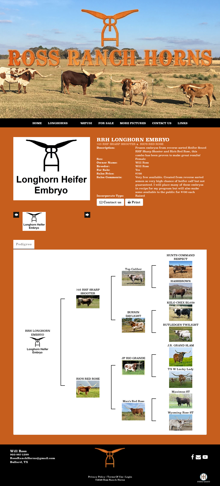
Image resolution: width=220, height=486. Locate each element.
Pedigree (24, 244)
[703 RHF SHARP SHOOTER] (87, 301)
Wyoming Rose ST (181, 412)
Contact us (111, 202)
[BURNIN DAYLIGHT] (133, 325)
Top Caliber (133, 269)
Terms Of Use (115, 476)
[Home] (110, 457)
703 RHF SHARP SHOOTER (116, 144)
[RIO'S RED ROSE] (87, 388)
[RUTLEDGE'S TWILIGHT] (180, 333)
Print (135, 202)
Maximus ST (181, 391)
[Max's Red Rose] (133, 411)
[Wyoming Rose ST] (180, 422)
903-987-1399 (19, 454)
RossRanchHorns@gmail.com (32, 458)
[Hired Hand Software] (203, 479)
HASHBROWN (181, 281)
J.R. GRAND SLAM (180, 345)
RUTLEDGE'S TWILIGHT (181, 324)
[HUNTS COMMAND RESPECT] (180, 269)
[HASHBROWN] (180, 290)
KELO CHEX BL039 (181, 302)
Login (128, 476)
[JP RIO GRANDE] (133, 367)
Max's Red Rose (133, 401)
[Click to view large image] (51, 168)
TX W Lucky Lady (181, 369)
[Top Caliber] (133, 278)
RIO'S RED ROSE (151, 144)
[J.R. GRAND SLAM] (180, 356)
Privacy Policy (96, 476)
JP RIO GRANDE (133, 358)
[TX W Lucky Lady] (180, 379)
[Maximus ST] (180, 400)
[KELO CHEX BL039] (180, 312)
